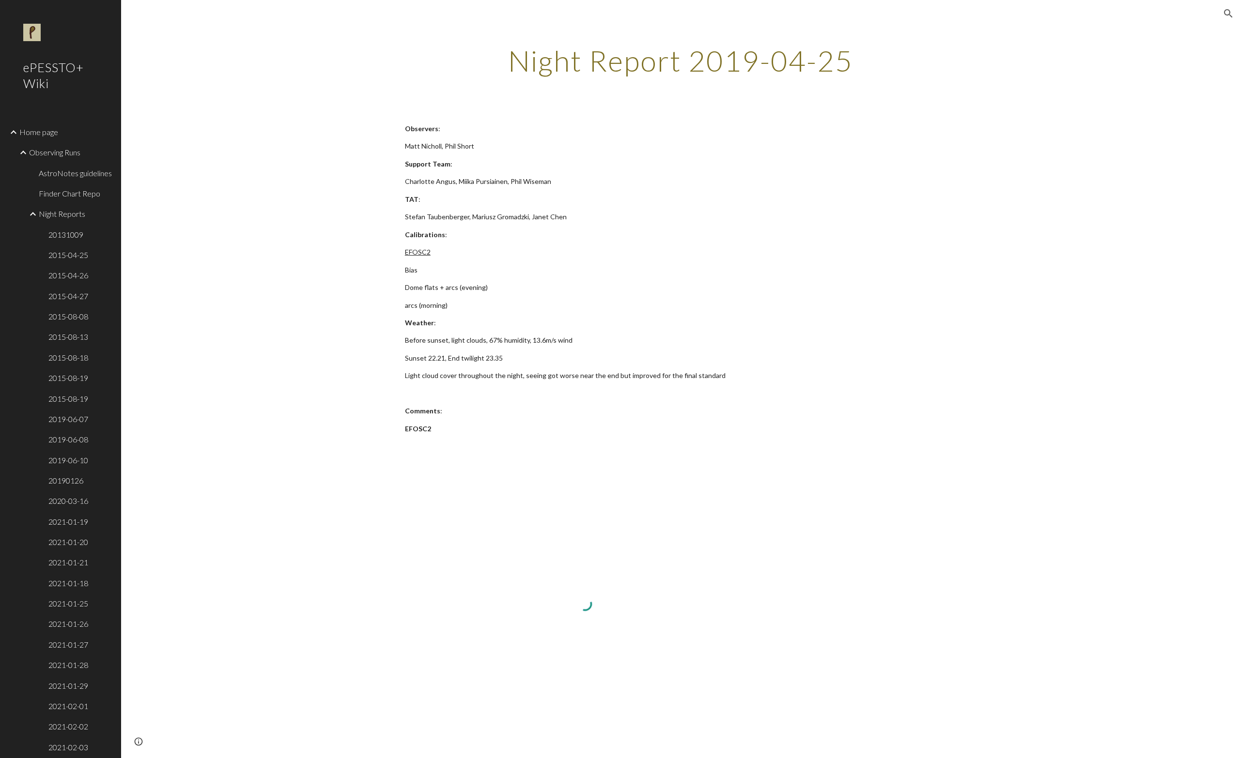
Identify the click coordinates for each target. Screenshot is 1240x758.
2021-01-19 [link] (68, 521)
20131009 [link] (65, 234)
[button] (1228, 13)
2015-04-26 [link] (68, 275)
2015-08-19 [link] (68, 377)
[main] (680, 60)
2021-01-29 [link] (68, 685)
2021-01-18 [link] (68, 583)
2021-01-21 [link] (68, 562)
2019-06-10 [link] (68, 460)
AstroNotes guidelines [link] (75, 173)
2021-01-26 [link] (68, 623)
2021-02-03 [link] (68, 747)
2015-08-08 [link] (68, 316)
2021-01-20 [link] (68, 541)
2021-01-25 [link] (68, 603)
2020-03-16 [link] (68, 500)
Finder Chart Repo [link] (69, 193)
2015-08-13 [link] (68, 336)
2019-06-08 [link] (68, 439)
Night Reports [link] (62, 213)
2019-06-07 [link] (68, 419)
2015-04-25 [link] (68, 254)
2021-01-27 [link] (68, 644)
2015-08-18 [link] (68, 357)
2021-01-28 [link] (68, 664)
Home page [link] (38, 131)
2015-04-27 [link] (68, 296)
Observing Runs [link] (54, 152)
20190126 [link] (65, 480)
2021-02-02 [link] (68, 726)
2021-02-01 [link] (68, 706)
